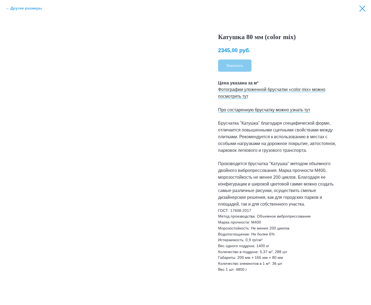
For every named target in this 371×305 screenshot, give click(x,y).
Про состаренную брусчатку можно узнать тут (264, 110)
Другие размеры (26, 8)
